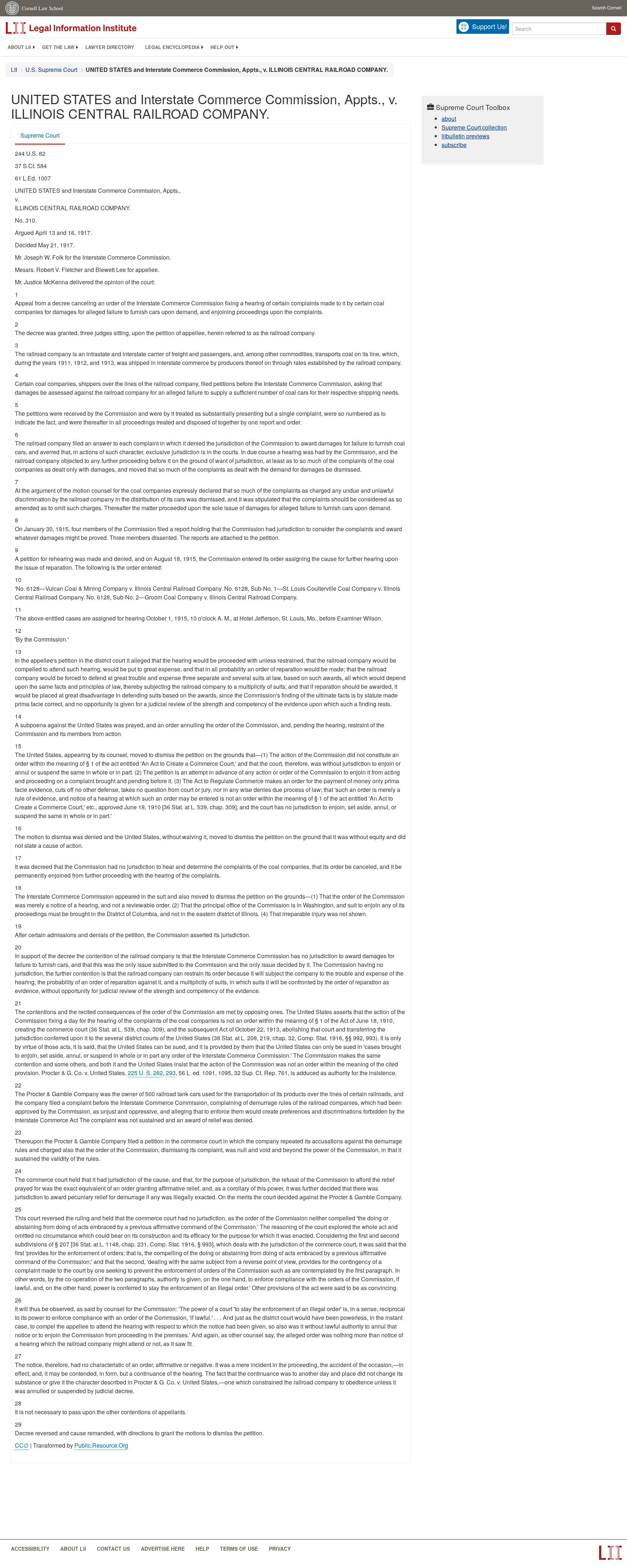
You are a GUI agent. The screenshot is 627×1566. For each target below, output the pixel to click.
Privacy (280, 1548)
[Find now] (613, 29)
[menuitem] (19, 47)
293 (171, 1073)
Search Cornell (607, 7)
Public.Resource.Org (101, 1445)
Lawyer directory (109, 47)
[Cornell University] (12, 8)
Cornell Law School (42, 8)
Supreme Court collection (474, 127)
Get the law (58, 47)
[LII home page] (610, 1552)
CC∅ (22, 1445)
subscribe (454, 145)
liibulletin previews (465, 136)
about (449, 118)
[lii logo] (87, 28)
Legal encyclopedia (172, 47)
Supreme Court (40, 135)
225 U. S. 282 (145, 1073)
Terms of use (239, 1548)
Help (202, 1548)
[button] (613, 28)
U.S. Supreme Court (51, 69)
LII (14, 69)
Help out (222, 47)
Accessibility (30, 1548)
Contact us (113, 1548)
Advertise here (163, 1548)
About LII (19, 47)
